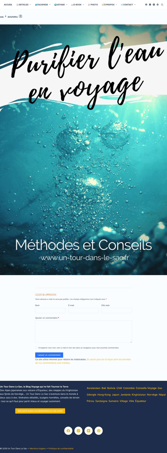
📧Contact (127, 4)
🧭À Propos (108, 4)
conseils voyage (146, 388)
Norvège (152, 394)
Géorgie (91, 394)
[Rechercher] (162, 5)
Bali (104, 388)
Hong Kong (104, 394)
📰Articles (22, 4)
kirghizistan (139, 394)
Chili (119, 388)
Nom (37, 305)
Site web (105, 305)
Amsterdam (93, 388)
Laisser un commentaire (49, 355)
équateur (140, 401)
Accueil (8, 4)
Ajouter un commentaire (47, 318)
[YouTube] (154, 4)
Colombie (129, 388)
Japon (115, 394)
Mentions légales (38, 448)
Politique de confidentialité (61, 448)
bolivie (111, 388)
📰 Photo (93, 4)
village (124, 401)
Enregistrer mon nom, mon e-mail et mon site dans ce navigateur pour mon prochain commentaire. (78, 348)
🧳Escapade (41, 4)
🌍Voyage (59, 4)
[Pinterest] (158, 4)
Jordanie (125, 394)
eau (160, 388)
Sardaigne (101, 401)
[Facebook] (146, 4)
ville (131, 401)
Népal (162, 394)
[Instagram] (150, 4)
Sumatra (113, 401)
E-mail (71, 305)
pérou (90, 401)
